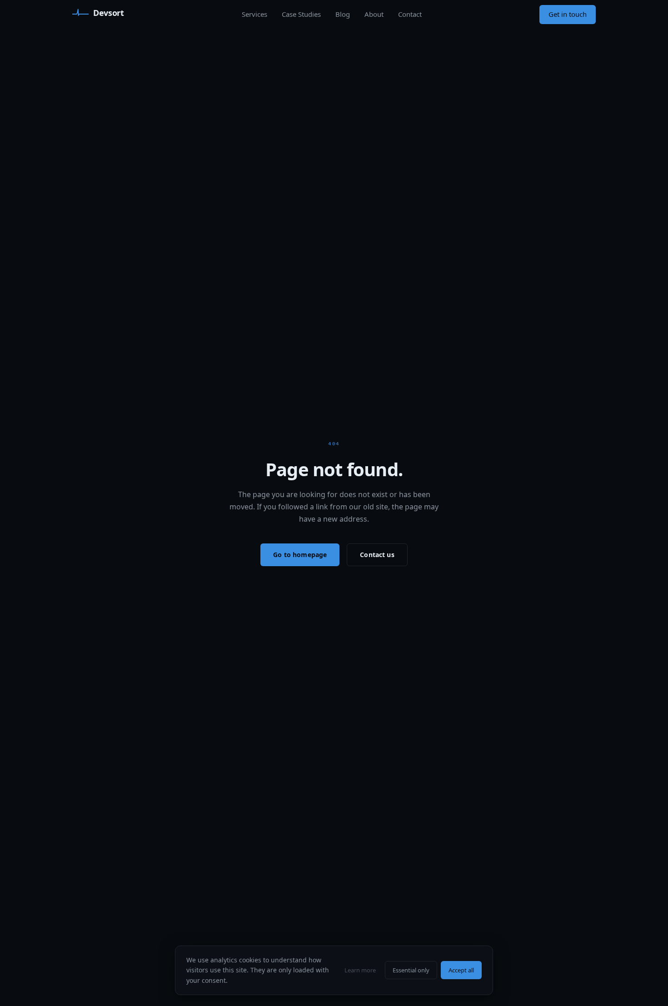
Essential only (411, 970)
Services (254, 14)
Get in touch (567, 14)
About (374, 14)
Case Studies (301, 14)
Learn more (360, 970)
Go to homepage (300, 554)
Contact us (377, 554)
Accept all (461, 970)
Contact (410, 14)
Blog (342, 14)
